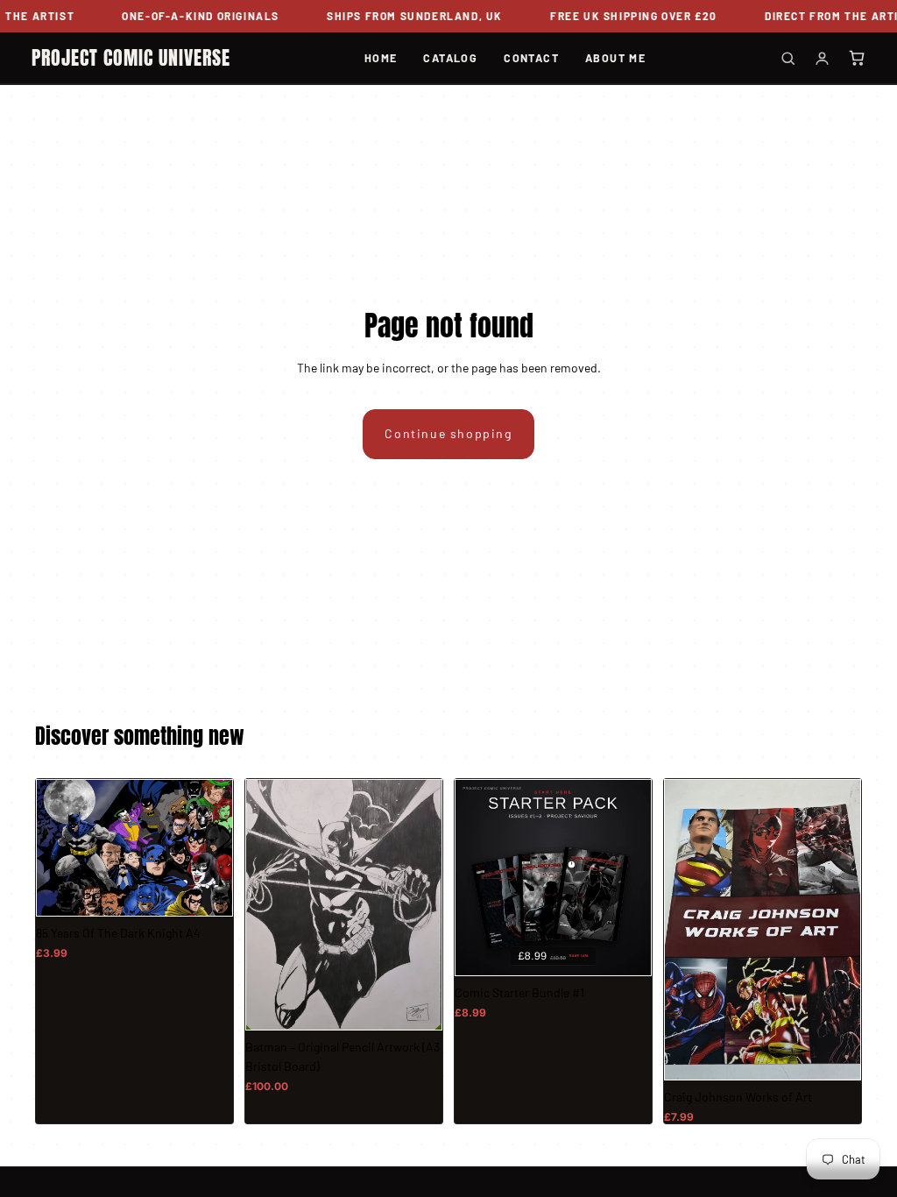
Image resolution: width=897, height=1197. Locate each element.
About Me (615, 58)
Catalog (450, 58)
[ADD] (207, 890)
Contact (531, 58)
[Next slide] (842, 929)
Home (381, 58)
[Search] (788, 58)
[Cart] (856, 58)
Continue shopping (448, 433)
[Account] (822, 58)
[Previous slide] (683, 929)
